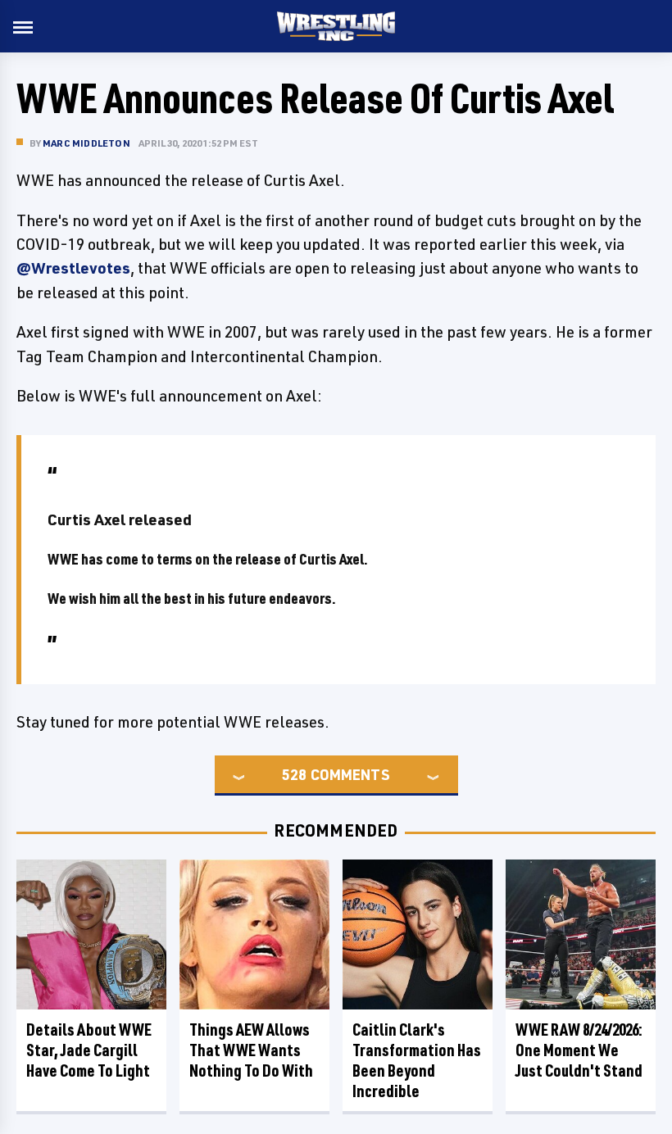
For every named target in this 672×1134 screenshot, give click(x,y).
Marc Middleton (86, 143)
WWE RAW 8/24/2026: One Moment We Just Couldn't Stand (578, 1050)
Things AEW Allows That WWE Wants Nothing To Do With (251, 1050)
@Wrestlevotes (73, 268)
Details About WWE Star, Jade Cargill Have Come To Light (89, 1050)
